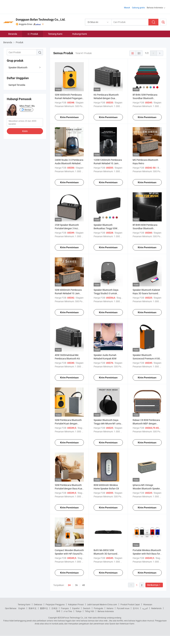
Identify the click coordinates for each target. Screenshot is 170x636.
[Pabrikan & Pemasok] (24, 6)
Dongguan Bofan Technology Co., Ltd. (40, 19)
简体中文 (33, 608)
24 (69, 585)
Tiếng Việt (89, 611)
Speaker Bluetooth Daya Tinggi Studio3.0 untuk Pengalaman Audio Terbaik (107, 293)
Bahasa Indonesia (106, 611)
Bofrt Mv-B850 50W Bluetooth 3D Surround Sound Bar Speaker (105, 554)
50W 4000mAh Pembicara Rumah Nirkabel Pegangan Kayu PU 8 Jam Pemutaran (69, 98)
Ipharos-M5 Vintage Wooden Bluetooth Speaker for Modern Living (147, 488)
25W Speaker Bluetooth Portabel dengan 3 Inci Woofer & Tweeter (67, 228)
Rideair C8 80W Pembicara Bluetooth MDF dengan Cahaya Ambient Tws (146, 423)
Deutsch (86, 608)
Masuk (127, 7)
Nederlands (156, 608)
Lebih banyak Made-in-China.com (102, 604)
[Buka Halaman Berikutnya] (160, 53)
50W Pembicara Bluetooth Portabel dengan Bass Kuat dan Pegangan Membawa (69, 488)
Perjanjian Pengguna (55, 604)
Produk (34, 33)
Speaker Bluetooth (17, 67)
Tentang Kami (55, 33)
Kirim (25, 131)
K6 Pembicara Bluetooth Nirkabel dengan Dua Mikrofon (106, 98)
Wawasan (147, 604)
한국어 (136, 608)
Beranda (12, 33)
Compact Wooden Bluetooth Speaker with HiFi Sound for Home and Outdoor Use (69, 554)
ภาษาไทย (68, 611)
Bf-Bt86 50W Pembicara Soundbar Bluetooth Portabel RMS (145, 98)
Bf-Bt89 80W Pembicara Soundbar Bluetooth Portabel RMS (145, 228)
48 (83, 585)
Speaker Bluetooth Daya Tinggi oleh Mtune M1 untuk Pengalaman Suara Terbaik (108, 423)
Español (76, 608)
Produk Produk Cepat (130, 604)
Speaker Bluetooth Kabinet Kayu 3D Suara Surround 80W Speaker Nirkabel (146, 293)
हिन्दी (58, 611)
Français (65, 608)
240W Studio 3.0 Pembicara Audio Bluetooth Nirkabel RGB (69, 163)
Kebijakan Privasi (76, 604)
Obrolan (27, 109)
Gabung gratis (138, 7)
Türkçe (78, 611)
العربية (145, 608)
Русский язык (123, 608)
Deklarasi (38, 604)
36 (76, 585)
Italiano (110, 608)
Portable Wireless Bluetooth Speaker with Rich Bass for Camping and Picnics (147, 554)
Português (98, 608)
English (21, 608)
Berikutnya (152, 584)
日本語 (54, 608)
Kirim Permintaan (69, 117)
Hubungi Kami (79, 33)
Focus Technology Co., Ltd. (76, 617)
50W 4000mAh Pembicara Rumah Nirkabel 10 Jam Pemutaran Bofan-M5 (68, 293)
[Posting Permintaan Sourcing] (163, 22)
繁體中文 (44, 608)
